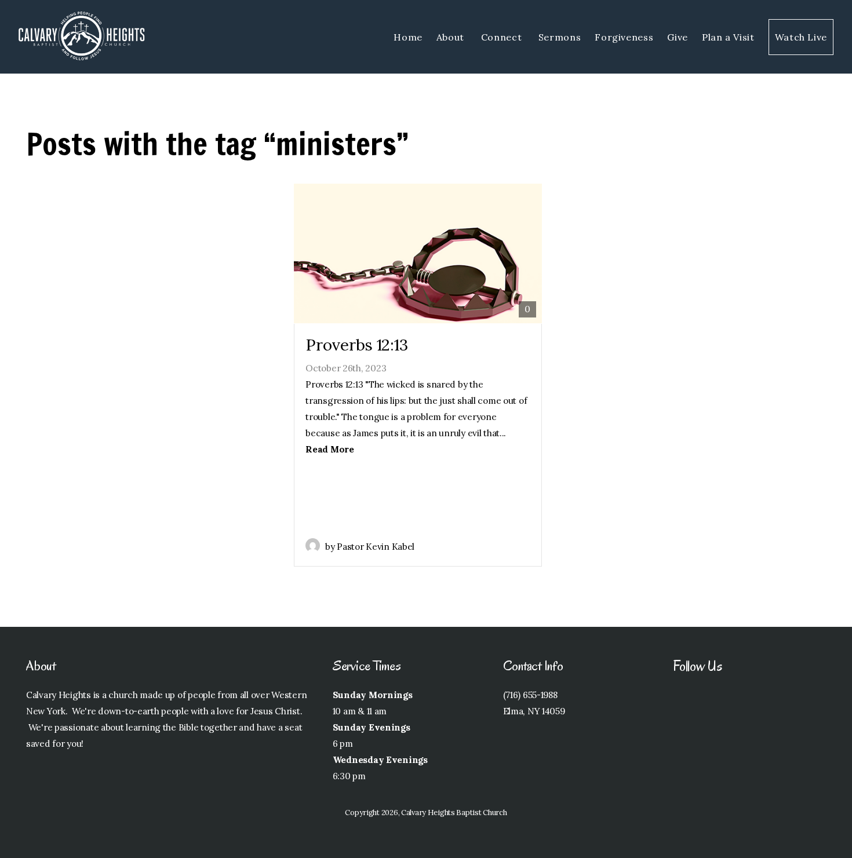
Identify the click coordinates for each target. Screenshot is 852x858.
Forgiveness (624, 37)
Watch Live (801, 37)
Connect (503, 37)
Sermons (559, 37)
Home (408, 37)
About (451, 37)
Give (677, 37)
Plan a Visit (728, 37)
